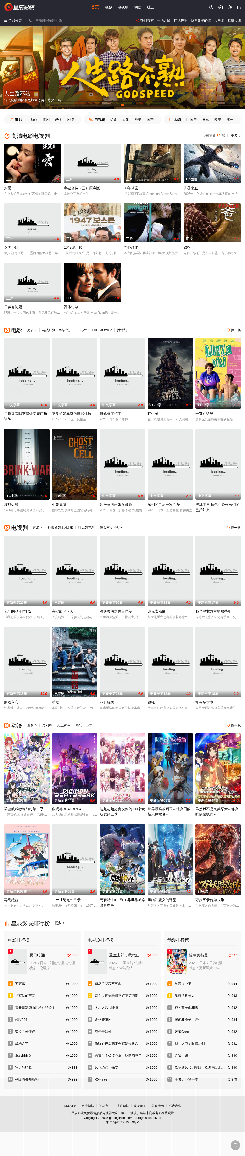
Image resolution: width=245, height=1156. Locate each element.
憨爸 (187, 247)
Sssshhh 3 (23, 1055)
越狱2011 (22, 1020)
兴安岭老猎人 (62, 611)
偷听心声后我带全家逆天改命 (116, 1043)
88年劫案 (131, 188)
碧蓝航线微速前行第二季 (24, 809)
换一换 (234, 330)
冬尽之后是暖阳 (106, 1008)
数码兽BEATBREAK (68, 809)
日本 (205, 120)
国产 (150, 120)
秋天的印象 (23, 1067)
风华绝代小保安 (106, 1067)
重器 (55, 702)
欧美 (138, 120)
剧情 (70, 120)
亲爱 (7, 188)
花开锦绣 (107, 702)
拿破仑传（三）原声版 (82, 188)
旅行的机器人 (185, 996)
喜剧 (46, 120)
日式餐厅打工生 (112, 414)
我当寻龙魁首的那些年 (213, 611)
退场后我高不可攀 (108, 984)
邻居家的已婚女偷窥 (116, 505)
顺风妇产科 (86, 528)
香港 (125, 120)
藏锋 (151, 702)
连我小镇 (181, 1055)
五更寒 (20, 984)
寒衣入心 (11, 702)
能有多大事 (204, 702)
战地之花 (21, 1043)
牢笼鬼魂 (59, 505)
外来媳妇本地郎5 (60, 528)
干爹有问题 (13, 307)
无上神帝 (64, 725)
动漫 (137, 7)
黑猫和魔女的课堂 (162, 900)
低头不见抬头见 (111, 528)
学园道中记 (183, 984)
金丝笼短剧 (103, 1020)
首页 (95, 7)
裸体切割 (71, 307)
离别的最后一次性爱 (164, 505)
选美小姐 (11, 247)
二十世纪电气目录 (66, 900)
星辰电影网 (19, 7)
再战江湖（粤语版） (57, 330)
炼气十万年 (84, 725)
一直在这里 (204, 414)
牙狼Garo (182, 1031)
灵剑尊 (47, 725)
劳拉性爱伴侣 (25, 1031)
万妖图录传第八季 (209, 900)
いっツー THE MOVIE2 (94, 330)
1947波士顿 (73, 247)
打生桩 (153, 414)
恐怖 (58, 120)
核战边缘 (11, 505)
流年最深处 (103, 1031)
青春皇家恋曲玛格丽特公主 (35, 1008)
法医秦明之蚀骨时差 (116, 611)
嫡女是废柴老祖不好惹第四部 (116, 996)
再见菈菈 (11, 900)
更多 (235, 136)
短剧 (113, 120)
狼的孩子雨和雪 (186, 1008)
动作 (34, 120)
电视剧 (123, 7)
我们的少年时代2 (17, 611)
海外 (230, 120)
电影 (108, 7)
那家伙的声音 (25, 996)
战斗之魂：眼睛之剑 (190, 1043)
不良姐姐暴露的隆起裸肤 (71, 414)
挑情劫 (122, 330)
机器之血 (191, 188)
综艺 (150, 7)
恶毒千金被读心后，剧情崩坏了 (118, 1055)
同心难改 (131, 247)
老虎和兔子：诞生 (188, 1020)
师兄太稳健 (157, 611)
